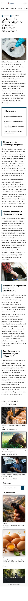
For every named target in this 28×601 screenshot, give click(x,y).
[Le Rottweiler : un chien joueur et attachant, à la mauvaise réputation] (14, 440)
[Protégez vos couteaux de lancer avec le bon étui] (14, 415)
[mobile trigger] (2, 3)
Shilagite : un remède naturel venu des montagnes (13, 526)
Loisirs (3, 429)
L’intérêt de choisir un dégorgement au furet (13, 122)
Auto (2, 479)
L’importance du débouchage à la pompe (13, 117)
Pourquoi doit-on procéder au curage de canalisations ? (14, 127)
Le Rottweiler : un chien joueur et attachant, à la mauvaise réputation (13, 451)
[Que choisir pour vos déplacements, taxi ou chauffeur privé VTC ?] (14, 464)
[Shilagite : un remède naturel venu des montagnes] (14, 508)
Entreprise (5, 523)
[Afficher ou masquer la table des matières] (20, 111)
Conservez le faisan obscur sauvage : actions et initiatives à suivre (13, 577)
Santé (4, 557)
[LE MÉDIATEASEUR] (10, 3)
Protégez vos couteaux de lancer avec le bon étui (13, 426)
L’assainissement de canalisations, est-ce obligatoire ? (13, 132)
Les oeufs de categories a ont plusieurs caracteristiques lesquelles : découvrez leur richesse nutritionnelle (13, 561)
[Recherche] (21, 3)
